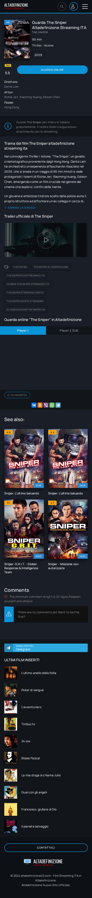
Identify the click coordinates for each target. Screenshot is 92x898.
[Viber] (46, 405)
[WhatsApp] (52, 405)
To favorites (19, 395)
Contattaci (46, 847)
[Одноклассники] (40, 405)
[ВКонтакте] (34, 405)
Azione (49, 45)
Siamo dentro (25, 647)
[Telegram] (58, 405)
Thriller (37, 45)
